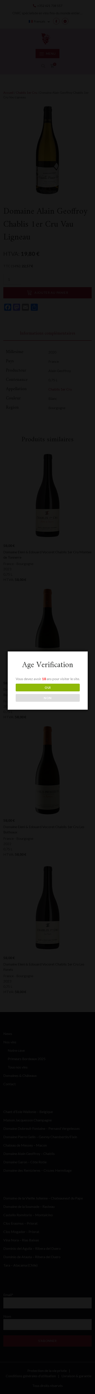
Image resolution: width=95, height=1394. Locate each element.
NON (48, 698)
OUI (48, 687)
